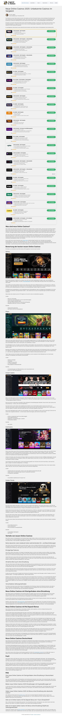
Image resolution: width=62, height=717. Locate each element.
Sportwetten (33, 2)
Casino (38, 2)
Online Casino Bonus (21, 601)
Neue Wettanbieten (26, 281)
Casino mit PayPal (21, 709)
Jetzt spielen (51, 31)
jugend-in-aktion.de (37, 714)
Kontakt (56, 2)
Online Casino (25, 240)
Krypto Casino (45, 2)
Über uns (51, 2)
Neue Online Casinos (25, 2)
